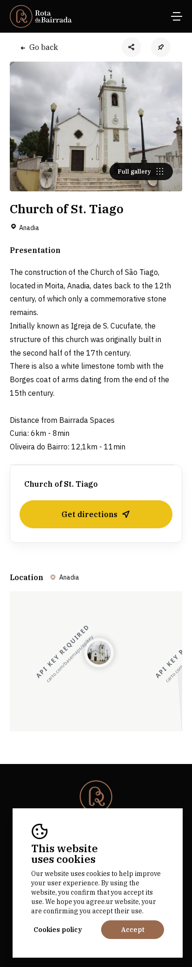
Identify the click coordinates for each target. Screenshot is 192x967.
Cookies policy (58, 929)
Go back (43, 47)
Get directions (89, 514)
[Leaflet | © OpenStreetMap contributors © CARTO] (96, 661)
